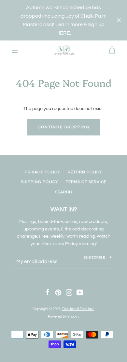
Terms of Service (86, 182)
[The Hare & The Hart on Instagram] (69, 292)
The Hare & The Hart (78, 309)
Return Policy (85, 172)
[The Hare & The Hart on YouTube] (80, 292)
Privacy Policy (42, 172)
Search (63, 192)
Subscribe (94, 257)
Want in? (63, 209)
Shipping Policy (39, 182)
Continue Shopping (64, 127)
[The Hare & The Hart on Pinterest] (58, 292)
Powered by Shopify (63, 316)
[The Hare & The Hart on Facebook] (47, 292)
